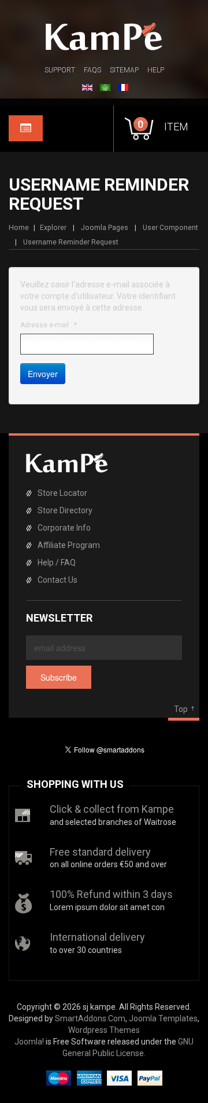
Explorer (53, 227)
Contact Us (57, 580)
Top (181, 709)
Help (155, 70)
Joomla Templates (163, 1018)
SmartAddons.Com (90, 1018)
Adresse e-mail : (48, 325)
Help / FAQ (57, 562)
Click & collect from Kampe (112, 809)
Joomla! (29, 1041)
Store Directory (65, 510)
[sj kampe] (104, 36)
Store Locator (62, 493)
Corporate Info (64, 527)
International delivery (97, 937)
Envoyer (43, 373)
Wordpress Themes (104, 1030)
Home (19, 227)
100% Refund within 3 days (111, 894)
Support (59, 70)
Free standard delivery (100, 852)
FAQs (92, 70)
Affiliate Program (69, 545)
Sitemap (124, 70)
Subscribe (58, 677)
